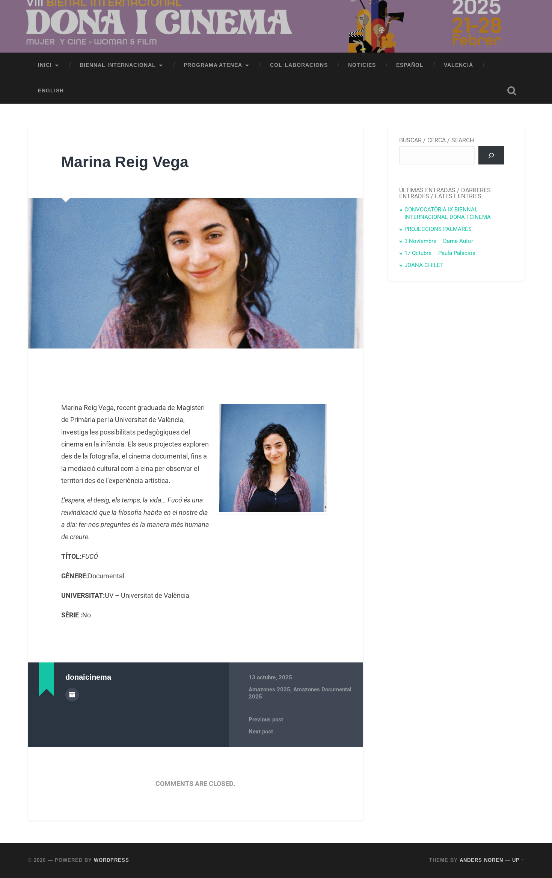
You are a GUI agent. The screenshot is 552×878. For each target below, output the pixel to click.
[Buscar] (491, 155)
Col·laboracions (299, 65)
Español (410, 65)
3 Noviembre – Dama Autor (438, 241)
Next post (261, 731)
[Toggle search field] (512, 91)
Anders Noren (481, 860)
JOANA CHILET (423, 265)
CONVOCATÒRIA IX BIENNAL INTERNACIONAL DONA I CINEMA (447, 213)
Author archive (72, 694)
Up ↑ (518, 860)
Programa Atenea (213, 65)
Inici (45, 65)
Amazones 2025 (269, 689)
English (51, 91)
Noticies (362, 65)
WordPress (111, 860)
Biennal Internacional (118, 65)
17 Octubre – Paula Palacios (439, 253)
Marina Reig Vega (125, 161)
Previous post (266, 719)
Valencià (458, 65)
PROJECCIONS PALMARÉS (438, 229)
